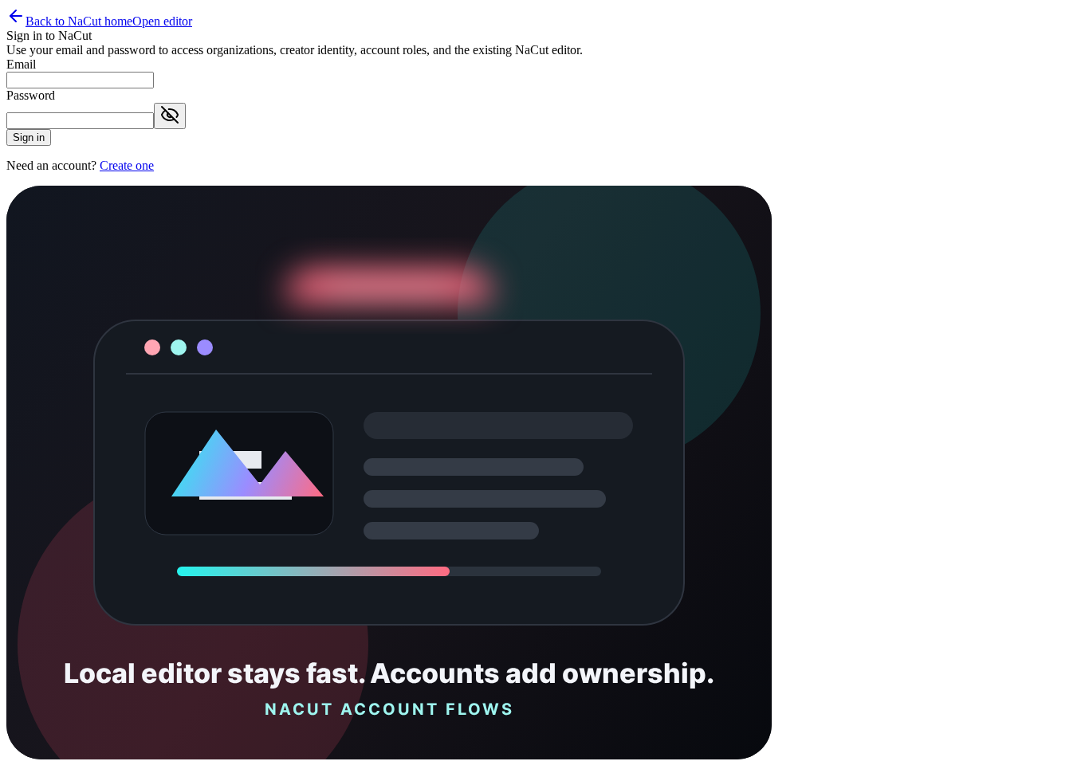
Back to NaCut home (79, 21)
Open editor (162, 21)
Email (21, 64)
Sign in (29, 137)
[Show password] (170, 116)
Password (30, 95)
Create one (127, 165)
